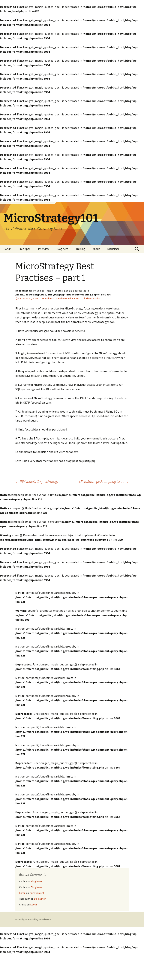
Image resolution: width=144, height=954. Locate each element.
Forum (7, 249)
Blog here (62, 249)
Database (61, 298)
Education (73, 298)
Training (80, 249)
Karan (22, 893)
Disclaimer (113, 249)
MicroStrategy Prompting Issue (104, 481)
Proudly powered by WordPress (33, 919)
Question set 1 (37, 893)
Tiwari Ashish (93, 298)
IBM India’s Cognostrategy (36, 481)
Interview (43, 249)
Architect (49, 298)
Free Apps (25, 249)
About (96, 249)
